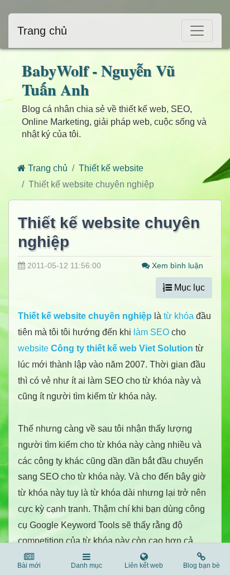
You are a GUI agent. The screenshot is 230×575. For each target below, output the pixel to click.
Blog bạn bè (201, 565)
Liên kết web (143, 565)
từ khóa (179, 316)
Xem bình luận (176, 265)
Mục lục (188, 287)
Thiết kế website (111, 168)
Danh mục (86, 565)
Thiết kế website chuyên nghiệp (85, 316)
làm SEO (151, 332)
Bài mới (29, 565)
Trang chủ (42, 31)
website (33, 348)
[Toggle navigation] (197, 31)
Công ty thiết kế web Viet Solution (122, 348)
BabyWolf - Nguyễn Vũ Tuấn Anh (98, 80)
